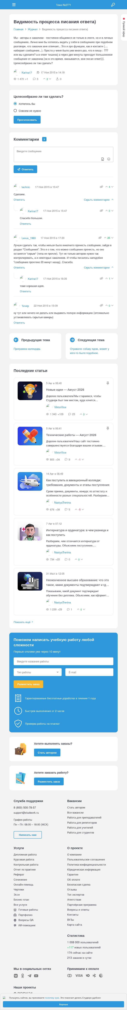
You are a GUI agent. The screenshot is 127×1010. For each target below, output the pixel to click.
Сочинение (20, 879)
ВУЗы (70, 919)
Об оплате (73, 879)
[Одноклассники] (22, 976)
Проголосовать (27, 120)
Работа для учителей (80, 827)
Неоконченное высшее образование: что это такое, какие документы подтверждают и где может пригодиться (77, 582)
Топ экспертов (75, 894)
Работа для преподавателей (84, 817)
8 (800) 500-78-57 (25, 807)
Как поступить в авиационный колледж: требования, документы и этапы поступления (77, 482)
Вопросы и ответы (78, 909)
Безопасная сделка (78, 884)
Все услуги (20, 904)
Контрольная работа (26, 864)
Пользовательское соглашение (86, 859)
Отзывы (72, 889)
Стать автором (47, 752)
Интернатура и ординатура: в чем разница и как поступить (77, 532)
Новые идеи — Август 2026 (65, 389)
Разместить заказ (28, 684)
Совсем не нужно (30, 111)
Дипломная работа (25, 854)
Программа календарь (27, 349)
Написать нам (28, 835)
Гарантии (72, 874)
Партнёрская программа (81, 904)
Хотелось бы (27, 104)
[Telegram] (29, 976)
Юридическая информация (83, 869)
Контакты (72, 914)
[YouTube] (36, 976)
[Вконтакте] (16, 976)
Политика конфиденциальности (86, 864)
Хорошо (63, 1004)
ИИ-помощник (26, 925)
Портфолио (25, 915)
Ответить (27, 169)
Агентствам (74, 899)
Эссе (17, 894)
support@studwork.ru (26, 812)
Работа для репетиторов (82, 822)
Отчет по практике (25, 869)
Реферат (19, 874)
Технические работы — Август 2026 (71, 435)
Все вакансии (75, 812)
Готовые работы (28, 909)
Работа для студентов (80, 832)
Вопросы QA (25, 920)
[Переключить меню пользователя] (14, 4)
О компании (74, 854)
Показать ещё (22, 622)
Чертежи (19, 889)
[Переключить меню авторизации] (113, 4)
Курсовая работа (24, 859)
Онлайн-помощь (23, 884)
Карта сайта (74, 924)
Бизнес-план (21, 899)
